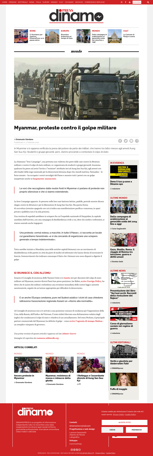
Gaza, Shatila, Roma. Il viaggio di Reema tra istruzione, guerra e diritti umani (122, 253)
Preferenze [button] (137, 430)
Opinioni (12, 2)
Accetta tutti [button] (125, 422)
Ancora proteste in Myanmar (24, 376)
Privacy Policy (100, 453)
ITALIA (38, 2)
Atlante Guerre (69, 333)
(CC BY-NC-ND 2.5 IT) (87, 453)
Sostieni (137, 2)
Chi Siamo (69, 2)
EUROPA (46, 2)
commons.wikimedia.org (48, 338)
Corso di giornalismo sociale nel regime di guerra (121, 326)
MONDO (54, 2)
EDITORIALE (23, 2)
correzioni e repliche (95, 2)
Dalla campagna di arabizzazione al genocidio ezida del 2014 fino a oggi (99, 38)
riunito (67, 277)
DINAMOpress (117, 368)
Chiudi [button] (112, 430)
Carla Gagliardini (119, 229)
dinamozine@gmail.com (80, 426)
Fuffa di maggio (118, 389)
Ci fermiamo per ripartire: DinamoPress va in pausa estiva (37, 37)
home (4, 2)
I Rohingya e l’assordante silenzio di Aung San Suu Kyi (90, 378)
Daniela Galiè (117, 262)
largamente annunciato (44, 178)
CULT (61, 2)
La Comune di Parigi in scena (129, 35)
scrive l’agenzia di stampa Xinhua (85, 321)
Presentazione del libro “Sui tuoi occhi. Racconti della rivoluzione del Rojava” (123, 294)
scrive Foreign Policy (91, 281)
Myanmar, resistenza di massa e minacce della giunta (58, 378)
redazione (116, 189)
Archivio (79, 2)
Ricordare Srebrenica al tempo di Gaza (66, 36)
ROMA (31, 2)
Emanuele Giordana (24, 139)
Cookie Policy (110, 453)
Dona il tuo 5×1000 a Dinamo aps (121, 182)
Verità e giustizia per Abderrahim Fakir (121, 362)
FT (80, 384)
